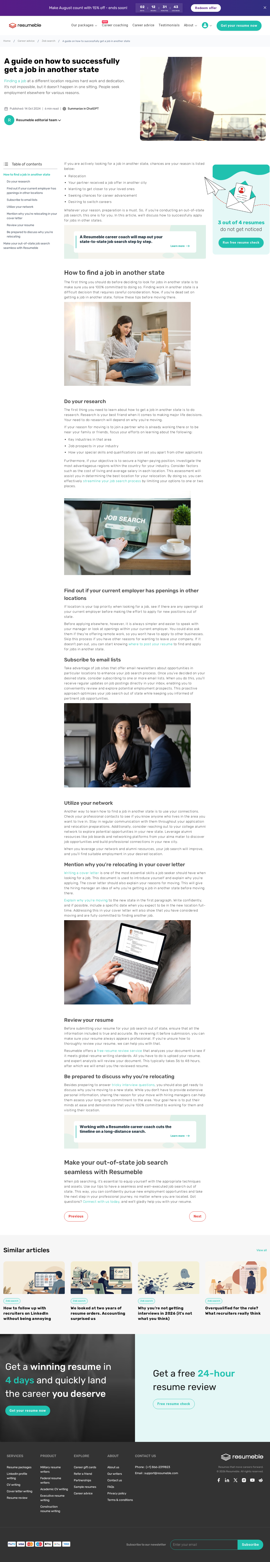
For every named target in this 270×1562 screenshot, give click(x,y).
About (189, 25)
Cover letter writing (19, 1491)
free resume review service (119, 1051)
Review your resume (20, 225)
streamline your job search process (112, 481)
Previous (76, 1216)
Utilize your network (20, 207)
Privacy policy (116, 1493)
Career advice (26, 40)
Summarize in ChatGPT (83, 108)
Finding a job (15, 81)
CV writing (13, 1485)
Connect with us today (101, 1202)
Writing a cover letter (81, 873)
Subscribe (250, 1545)
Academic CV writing (54, 1489)
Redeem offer (205, 8)
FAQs (110, 1487)
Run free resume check (241, 242)
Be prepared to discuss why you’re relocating (30, 234)
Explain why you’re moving (86, 900)
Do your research (18, 181)
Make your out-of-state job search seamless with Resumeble (26, 246)
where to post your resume (150, 644)
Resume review (17, 1498)
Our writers (114, 1474)
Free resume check (173, 1404)
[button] (135, 8)
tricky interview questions (133, 1085)
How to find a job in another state (26, 174)
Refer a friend (83, 1474)
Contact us (114, 1480)
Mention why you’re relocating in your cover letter (32, 216)
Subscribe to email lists (22, 200)
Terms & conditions (120, 1500)
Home (7, 40)
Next (197, 1216)
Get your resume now (239, 26)
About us (113, 1467)
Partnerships (82, 1480)
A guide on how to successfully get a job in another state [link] (96, 41)
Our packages (82, 25)
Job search (48, 40)
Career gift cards (85, 1467)
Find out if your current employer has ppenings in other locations (31, 191)
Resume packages (19, 1467)
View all (261, 1250)
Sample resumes (85, 1487)
